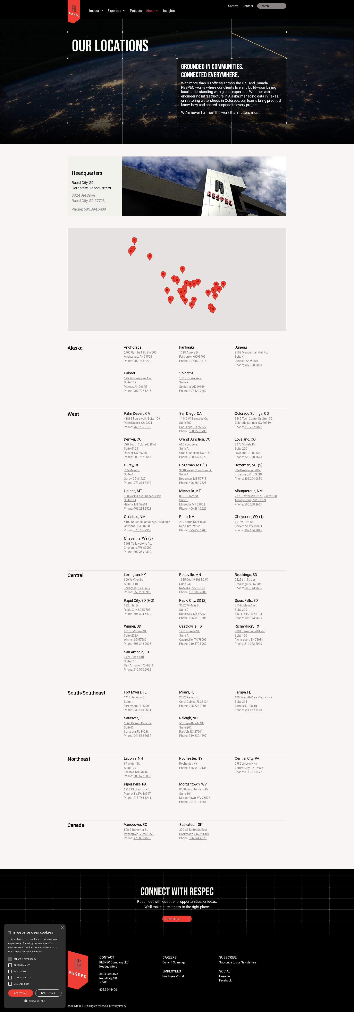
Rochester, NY (188, 763)
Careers (233, 6)
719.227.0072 (253, 427)
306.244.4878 (197, 838)
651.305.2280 (197, 592)
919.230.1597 (197, 735)
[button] (182, 297)
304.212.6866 (197, 801)
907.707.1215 (142, 390)
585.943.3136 (197, 767)
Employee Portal (173, 976)
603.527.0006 (142, 776)
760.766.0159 (142, 427)
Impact (94, 11)
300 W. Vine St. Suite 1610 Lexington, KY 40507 (137, 584)
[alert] (35, 966)
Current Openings (173, 962)
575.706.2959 (142, 530)
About (150, 11)
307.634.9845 (253, 530)
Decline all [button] (48, 993)
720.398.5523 (253, 457)
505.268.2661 (253, 504)
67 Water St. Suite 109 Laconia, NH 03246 (136, 768)
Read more (36, 951)
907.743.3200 (142, 361)
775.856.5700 (197, 530)
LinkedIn (224, 976)
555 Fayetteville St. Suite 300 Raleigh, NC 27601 (191, 727)
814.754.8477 (253, 772)
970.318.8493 (142, 482)
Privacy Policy (118, 1005)
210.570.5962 (197, 643)
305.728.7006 (197, 705)
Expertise (114, 11)
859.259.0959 (142, 592)
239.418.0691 (142, 710)
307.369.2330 (142, 551)
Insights (169, 11)
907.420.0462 (197, 390)
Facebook (225, 980)
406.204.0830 (253, 478)
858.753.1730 (197, 431)
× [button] (62, 927)
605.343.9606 (253, 588)
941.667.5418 (253, 710)
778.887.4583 (142, 838)
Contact (248, 6)
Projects (136, 11)
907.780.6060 (253, 365)
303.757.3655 (142, 457)
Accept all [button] (20, 993)
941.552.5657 (142, 735)
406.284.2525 (197, 482)
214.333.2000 (253, 643)
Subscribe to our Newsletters (237, 962)
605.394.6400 (95, 209)
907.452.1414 (197, 361)
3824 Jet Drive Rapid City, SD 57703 (108, 978)
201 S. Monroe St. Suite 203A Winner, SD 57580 (135, 635)
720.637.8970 (197, 457)
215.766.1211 (142, 797)
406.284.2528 (142, 508)
